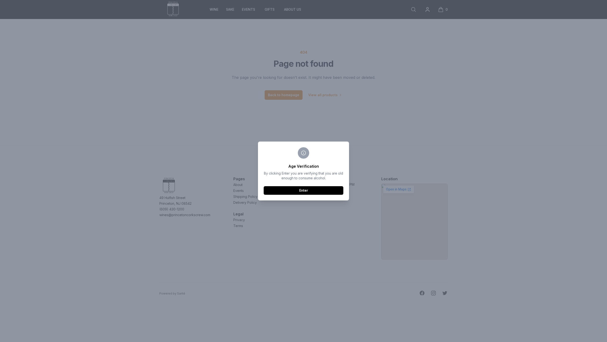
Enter (303, 190)
